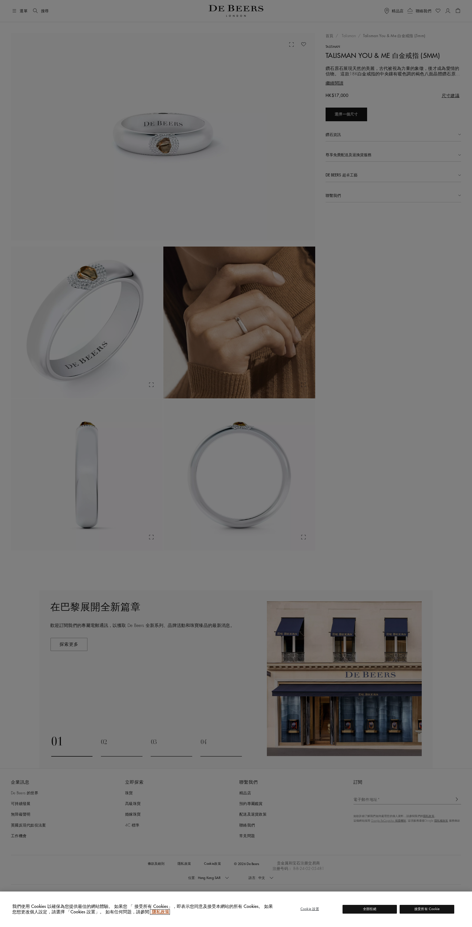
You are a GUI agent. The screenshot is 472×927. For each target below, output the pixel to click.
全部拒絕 (369, 909)
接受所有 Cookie (427, 909)
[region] (236, 909)
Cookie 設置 (309, 909)
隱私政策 (160, 912)
